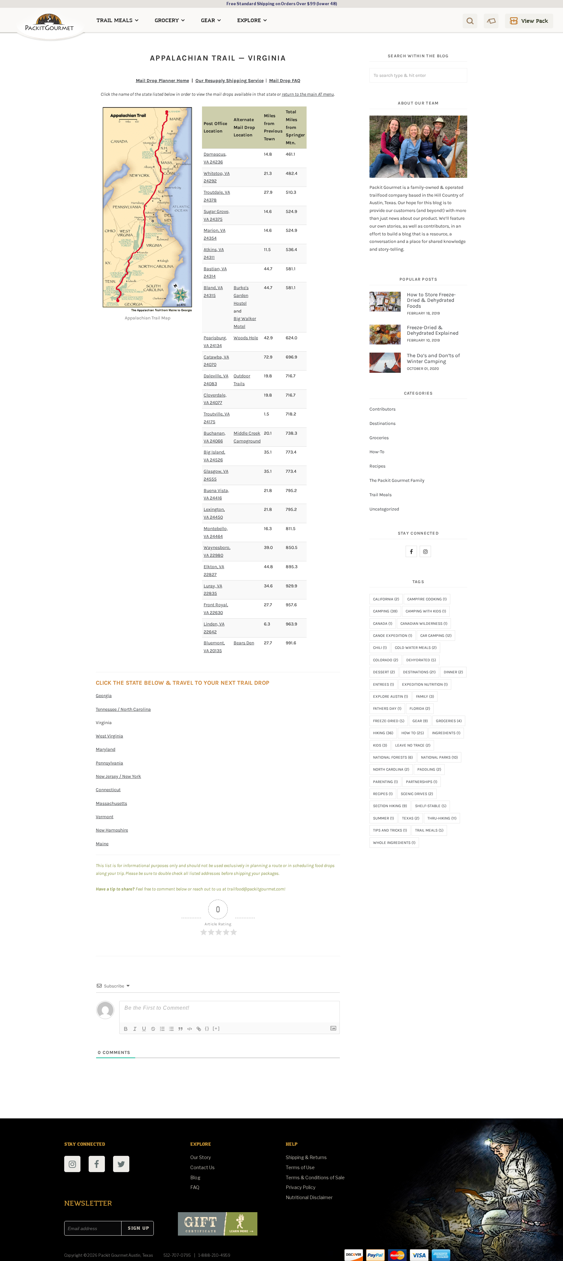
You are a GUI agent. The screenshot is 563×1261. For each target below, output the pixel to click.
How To (412, 733)
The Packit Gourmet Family (397, 480)
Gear (208, 20)
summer (383, 818)
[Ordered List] (162, 1029)
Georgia (104, 695)
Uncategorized (384, 509)
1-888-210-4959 (214, 1255)
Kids (380, 745)
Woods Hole (246, 338)
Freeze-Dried (388, 721)
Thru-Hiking (441, 818)
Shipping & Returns (306, 1157)
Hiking (383, 733)
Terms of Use (300, 1167)
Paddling (429, 769)
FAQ (194, 1187)
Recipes (377, 466)
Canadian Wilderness (423, 623)
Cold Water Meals (416, 647)
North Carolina (391, 769)
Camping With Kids (426, 611)
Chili (380, 647)
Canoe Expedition (392, 635)
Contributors (382, 409)
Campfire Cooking (427, 599)
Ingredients (446, 733)
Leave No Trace (412, 745)
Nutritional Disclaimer (309, 1197)
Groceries (379, 438)
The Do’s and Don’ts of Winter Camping (433, 358)
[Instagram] (425, 551)
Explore (249, 20)
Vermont (104, 817)
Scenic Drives (417, 794)
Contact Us (202, 1167)
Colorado (385, 660)
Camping (385, 611)
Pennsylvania (109, 763)
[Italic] (134, 1029)
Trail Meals (114, 20)
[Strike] (153, 1029)
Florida (420, 708)
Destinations (382, 423)
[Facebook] (411, 551)
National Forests (393, 757)
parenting (385, 781)
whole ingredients (394, 842)
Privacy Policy (300, 1187)
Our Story (200, 1157)
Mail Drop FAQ (284, 80)
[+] (216, 1028)
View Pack (534, 21)
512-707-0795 (177, 1255)
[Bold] (125, 1029)
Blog (195, 1177)
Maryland (105, 749)
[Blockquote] (180, 1029)
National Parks (439, 757)
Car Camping (436, 635)
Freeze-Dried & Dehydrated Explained (432, 330)
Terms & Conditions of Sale (315, 1177)
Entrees (383, 684)
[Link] (198, 1029)
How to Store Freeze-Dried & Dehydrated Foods (431, 300)
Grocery (167, 20)
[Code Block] (189, 1029)
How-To (376, 452)
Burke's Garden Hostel (241, 295)
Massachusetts (111, 803)
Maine (102, 844)
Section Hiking (390, 806)
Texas (410, 818)
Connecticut (108, 789)
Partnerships (421, 781)
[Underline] (144, 1029)
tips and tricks (390, 830)
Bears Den (244, 643)
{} (207, 1028)
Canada (382, 623)
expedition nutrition (425, 684)
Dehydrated (421, 660)
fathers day (387, 708)
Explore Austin (390, 696)
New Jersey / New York (118, 776)
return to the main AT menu (308, 94)
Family (425, 696)
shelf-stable (430, 806)
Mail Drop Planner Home (162, 80)
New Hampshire (112, 830)
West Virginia (109, 736)
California (386, 599)
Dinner (453, 672)
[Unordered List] (171, 1029)
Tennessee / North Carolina (123, 709)
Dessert (384, 672)
